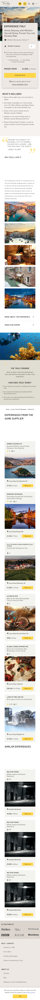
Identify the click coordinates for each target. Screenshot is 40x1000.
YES (20, 996)
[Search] (29, 4)
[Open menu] (36, 4)
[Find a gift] (20, 4)
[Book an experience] (25, 4)
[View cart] (33, 4)
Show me (27, 485)
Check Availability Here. (20, 84)
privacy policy (30, 992)
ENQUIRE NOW (20, 75)
